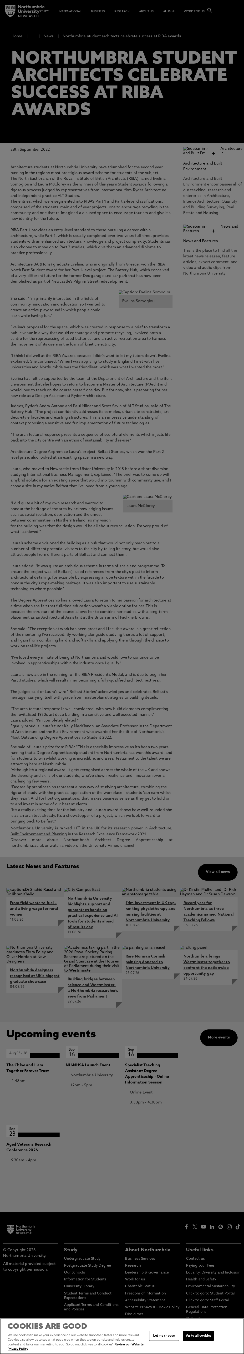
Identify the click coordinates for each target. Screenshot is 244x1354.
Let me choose (164, 1335)
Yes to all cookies (198, 1335)
